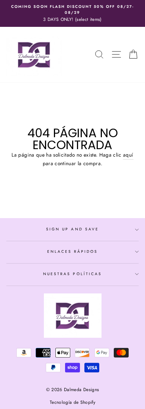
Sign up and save (72, 229)
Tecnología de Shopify (72, 402)
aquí (128, 154)
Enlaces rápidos (72, 251)
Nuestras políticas (72, 274)
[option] (72, 13)
